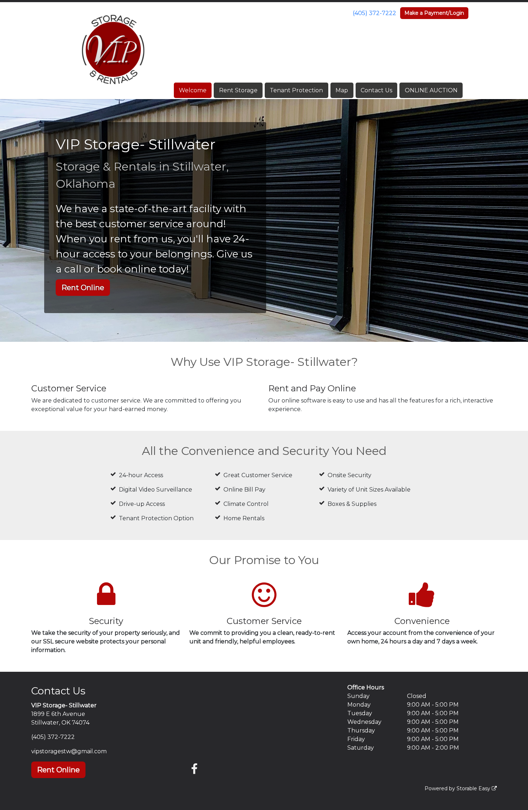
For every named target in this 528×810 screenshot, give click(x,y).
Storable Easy (474, 788)
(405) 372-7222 (374, 13)
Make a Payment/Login (434, 13)
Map (341, 90)
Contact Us (376, 90)
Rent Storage (238, 90)
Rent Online (82, 287)
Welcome (193, 90)
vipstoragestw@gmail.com (69, 751)
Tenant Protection (296, 90)
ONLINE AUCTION (431, 90)
